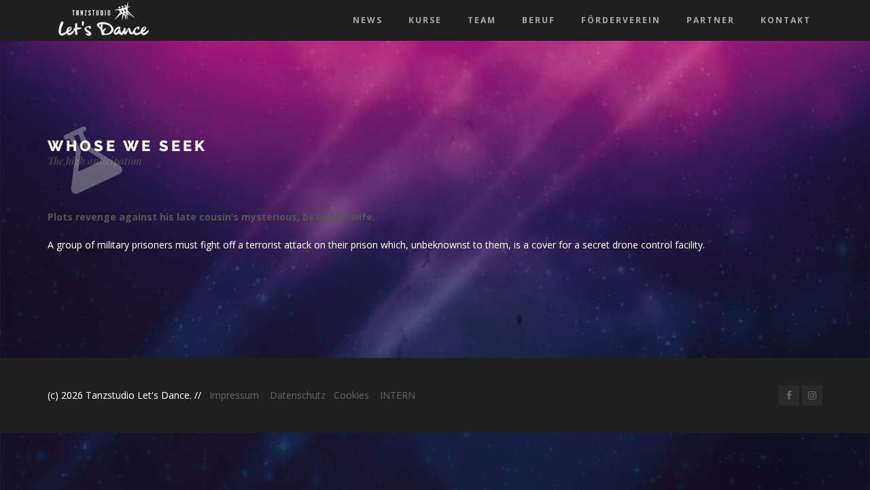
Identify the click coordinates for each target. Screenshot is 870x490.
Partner (710, 20)
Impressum (234, 395)
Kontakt (786, 20)
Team (482, 20)
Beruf (538, 20)
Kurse (425, 20)
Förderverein (621, 20)
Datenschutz (298, 395)
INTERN (397, 395)
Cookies (351, 395)
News (368, 20)
